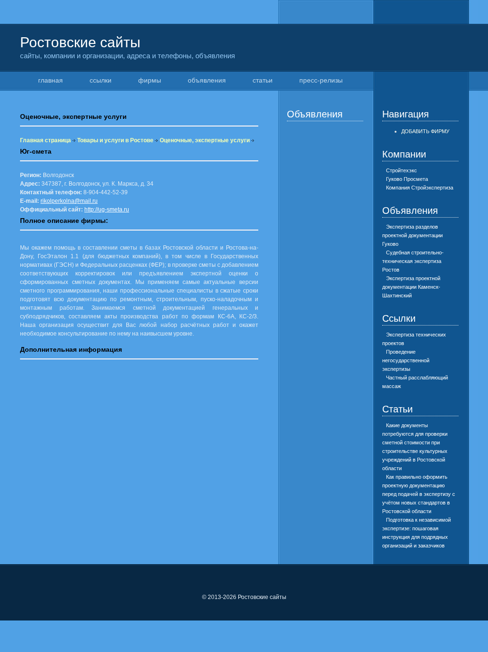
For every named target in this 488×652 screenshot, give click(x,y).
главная (50, 80)
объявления (207, 80)
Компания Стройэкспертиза (419, 187)
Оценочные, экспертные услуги (205, 140)
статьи (262, 80)
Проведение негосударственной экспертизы (405, 360)
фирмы (149, 80)
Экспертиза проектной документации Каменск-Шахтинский (411, 286)
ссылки (100, 80)
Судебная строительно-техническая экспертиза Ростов (413, 261)
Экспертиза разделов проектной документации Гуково (412, 235)
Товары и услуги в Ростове (115, 140)
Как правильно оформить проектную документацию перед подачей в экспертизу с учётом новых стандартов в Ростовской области (418, 494)
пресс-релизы (320, 80)
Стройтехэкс (401, 170)
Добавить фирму (425, 131)
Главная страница (45, 140)
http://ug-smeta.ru (106, 209)
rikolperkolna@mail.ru (69, 201)
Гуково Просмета (407, 179)
